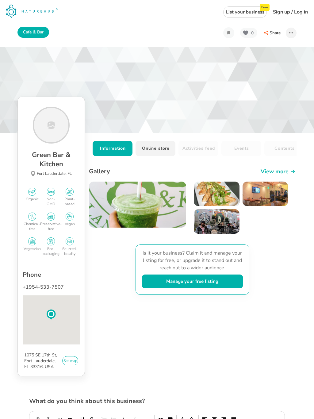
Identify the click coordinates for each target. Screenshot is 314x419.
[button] (51, 314)
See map (70, 360)
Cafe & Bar (33, 32)
